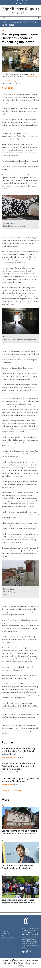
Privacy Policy (6, 939)
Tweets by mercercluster (12, 790)
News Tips (25, 1)
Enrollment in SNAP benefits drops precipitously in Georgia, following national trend (19, 751)
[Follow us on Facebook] (27, 952)
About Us (5, 931)
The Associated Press (9, 757)
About (14, 1)
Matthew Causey (32, 76)
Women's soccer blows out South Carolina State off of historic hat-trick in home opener (18, 766)
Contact (19, 1)
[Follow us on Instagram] (30, 952)
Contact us (5, 933)
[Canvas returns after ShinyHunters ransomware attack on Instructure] (20, 818)
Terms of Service (7, 937)
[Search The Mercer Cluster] (38, 18)
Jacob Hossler (7, 772)
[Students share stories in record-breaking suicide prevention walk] (20, 887)
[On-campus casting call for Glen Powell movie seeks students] (20, 852)
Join (3, 935)
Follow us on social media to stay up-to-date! (19, 23)
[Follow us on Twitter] (23, 952)
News (3, 30)
